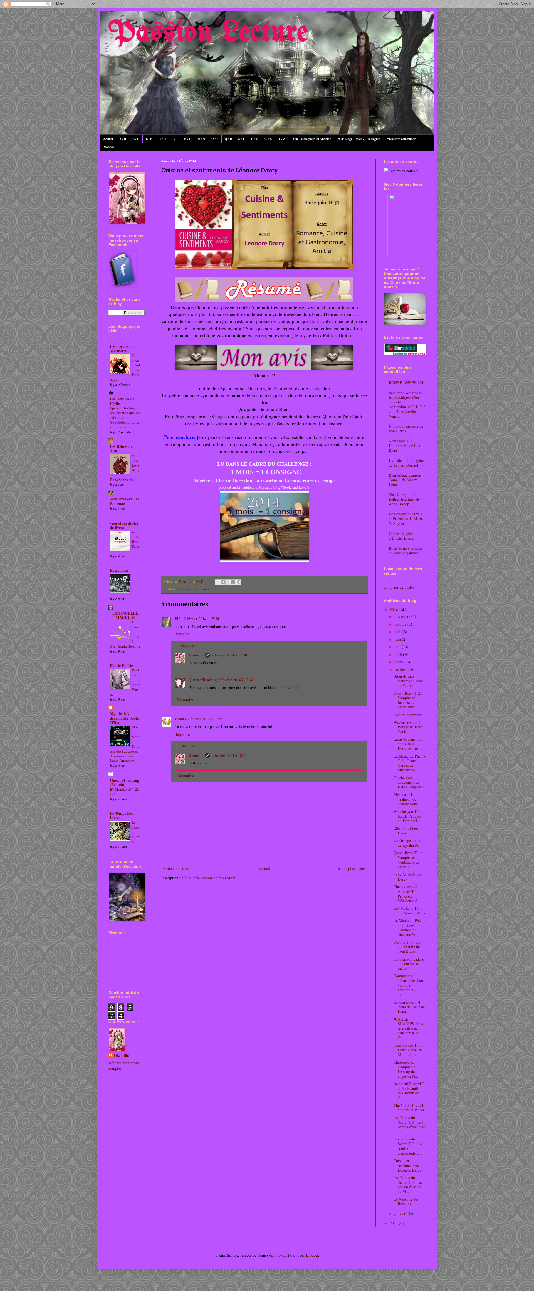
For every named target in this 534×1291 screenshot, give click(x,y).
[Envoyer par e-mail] (217, 582)
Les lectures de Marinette (122, 349)
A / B (122, 139)
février (400, 669)
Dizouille (196, 655)
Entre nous (119, 570)
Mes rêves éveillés (124, 499)
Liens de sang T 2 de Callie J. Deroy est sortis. (408, 743)
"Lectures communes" (402, 139)
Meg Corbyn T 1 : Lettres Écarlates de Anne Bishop (404, 499)
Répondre (182, 633)
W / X (268, 139)
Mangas (108, 147)
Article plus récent (177, 868)
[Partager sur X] (228, 582)
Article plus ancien (351, 868)
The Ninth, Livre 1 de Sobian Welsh (409, 1108)
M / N (201, 139)
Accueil (108, 139)
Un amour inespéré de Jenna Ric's (406, 428)
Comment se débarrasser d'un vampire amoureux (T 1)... (408, 985)
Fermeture (117, 503)
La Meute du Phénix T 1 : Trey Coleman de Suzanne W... (410, 927)
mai (398, 646)
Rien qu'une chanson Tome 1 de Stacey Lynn (405, 479)
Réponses (188, 645)
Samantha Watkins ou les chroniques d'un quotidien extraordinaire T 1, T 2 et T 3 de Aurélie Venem (407, 404)
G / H (162, 139)
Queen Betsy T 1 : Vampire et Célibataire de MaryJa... (408, 859)
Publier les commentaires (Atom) (210, 877)
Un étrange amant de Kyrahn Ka (407, 843)
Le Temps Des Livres (121, 815)
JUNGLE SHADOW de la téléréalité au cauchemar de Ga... (408, 1028)
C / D (135, 139)
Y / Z (281, 139)
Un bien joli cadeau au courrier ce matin (409, 963)
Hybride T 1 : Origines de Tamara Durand (407, 463)
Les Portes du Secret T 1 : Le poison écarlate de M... (408, 1184)
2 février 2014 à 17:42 (236, 679)
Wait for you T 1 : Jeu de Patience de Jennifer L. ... (409, 816)
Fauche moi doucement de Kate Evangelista (409, 782)
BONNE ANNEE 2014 (407, 382)
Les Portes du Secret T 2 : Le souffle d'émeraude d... (408, 1145)
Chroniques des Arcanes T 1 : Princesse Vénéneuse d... (407, 893)
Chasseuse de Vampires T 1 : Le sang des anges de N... (407, 1069)
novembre (403, 616)
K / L (187, 139)
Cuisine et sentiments (193, 589)
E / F (149, 139)
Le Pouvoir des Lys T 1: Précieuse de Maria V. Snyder (406, 518)
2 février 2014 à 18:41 (229, 755)
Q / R (228, 139)
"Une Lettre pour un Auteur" (311, 139)
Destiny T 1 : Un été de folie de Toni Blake (407, 946)
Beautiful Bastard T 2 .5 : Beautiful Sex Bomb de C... (409, 1090)
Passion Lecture (208, 33)
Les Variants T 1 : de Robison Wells (409, 911)
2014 (394, 609)
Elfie (178, 618)
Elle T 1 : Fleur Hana (406, 831)
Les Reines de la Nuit (123, 448)
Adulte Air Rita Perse (136, 539)
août (398, 631)
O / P (214, 139)
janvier (401, 1213)
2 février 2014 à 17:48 (205, 718)
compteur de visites (399, 587)
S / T (241, 139)
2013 (394, 1222)
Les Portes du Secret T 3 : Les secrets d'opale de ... (409, 1124)
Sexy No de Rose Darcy (407, 877)
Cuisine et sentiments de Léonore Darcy (407, 1165)
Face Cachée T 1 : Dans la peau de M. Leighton (408, 1049)
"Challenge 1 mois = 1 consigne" (359, 139)
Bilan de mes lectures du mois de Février (408, 680)
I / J (175, 139)
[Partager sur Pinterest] (238, 582)
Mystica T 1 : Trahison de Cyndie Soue (406, 799)
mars (399, 662)
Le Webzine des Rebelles (406, 1202)
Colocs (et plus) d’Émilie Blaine (401, 536)
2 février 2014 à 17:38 (229, 655)
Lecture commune (408, 714)
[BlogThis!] (223, 582)
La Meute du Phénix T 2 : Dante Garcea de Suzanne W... (410, 763)
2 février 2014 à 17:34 (201, 618)
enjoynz (280, 1255)
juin (398, 639)
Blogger (312, 1255)
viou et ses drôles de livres (124, 525)
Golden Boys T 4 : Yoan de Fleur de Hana (409, 1006)
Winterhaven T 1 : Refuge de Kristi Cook (409, 727)
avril (399, 654)
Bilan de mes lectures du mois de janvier (405, 550)
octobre (401, 624)
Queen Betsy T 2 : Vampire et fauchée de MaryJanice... (408, 700)
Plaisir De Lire (122, 665)
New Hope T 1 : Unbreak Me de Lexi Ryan (405, 445)
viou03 (180, 719)
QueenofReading (203, 680)
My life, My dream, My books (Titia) (124, 718)
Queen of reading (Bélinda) (124, 782)
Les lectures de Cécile (122, 401)
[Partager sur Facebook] (233, 582)
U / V (254, 139)
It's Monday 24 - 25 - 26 (124, 791)
